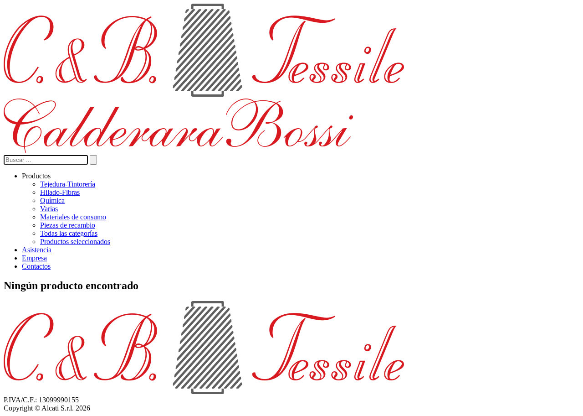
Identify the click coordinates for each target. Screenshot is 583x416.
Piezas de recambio (67, 225)
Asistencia (36, 250)
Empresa (34, 258)
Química (52, 200)
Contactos (36, 266)
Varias (49, 209)
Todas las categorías (68, 233)
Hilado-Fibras (60, 192)
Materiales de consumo (73, 217)
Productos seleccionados (75, 241)
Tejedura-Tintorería (67, 184)
